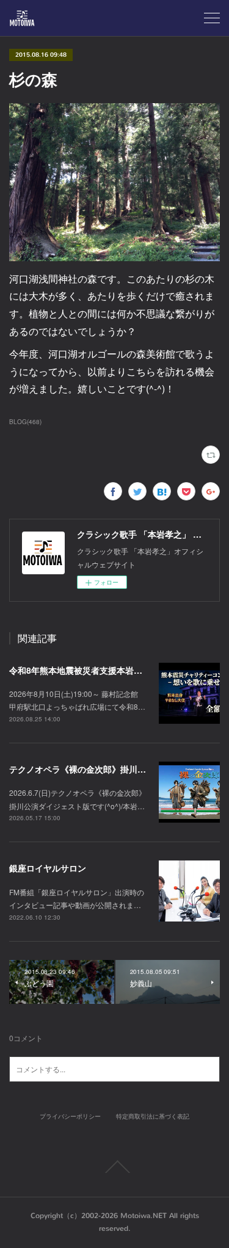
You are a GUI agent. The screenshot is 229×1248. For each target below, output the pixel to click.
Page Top (114, 1167)
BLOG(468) (25, 421)
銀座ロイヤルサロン (47, 868)
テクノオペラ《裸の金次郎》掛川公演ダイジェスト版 (111, 769)
